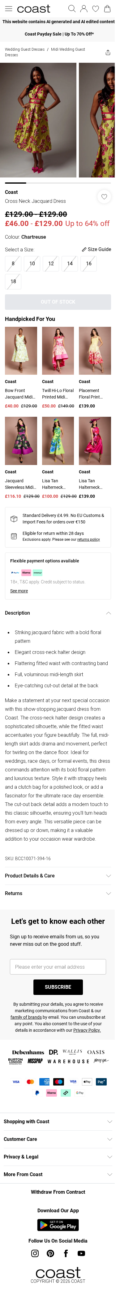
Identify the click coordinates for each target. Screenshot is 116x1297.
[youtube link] (81, 1253)
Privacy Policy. (87, 1030)
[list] (58, 22)
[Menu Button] (8, 8)
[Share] (108, 52)
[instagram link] (35, 1253)
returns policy (88, 539)
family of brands (26, 1017)
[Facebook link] (66, 1253)
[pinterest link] (50, 1253)
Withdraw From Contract (58, 1192)
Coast (11, 192)
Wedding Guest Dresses (25, 49)
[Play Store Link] (58, 1225)
